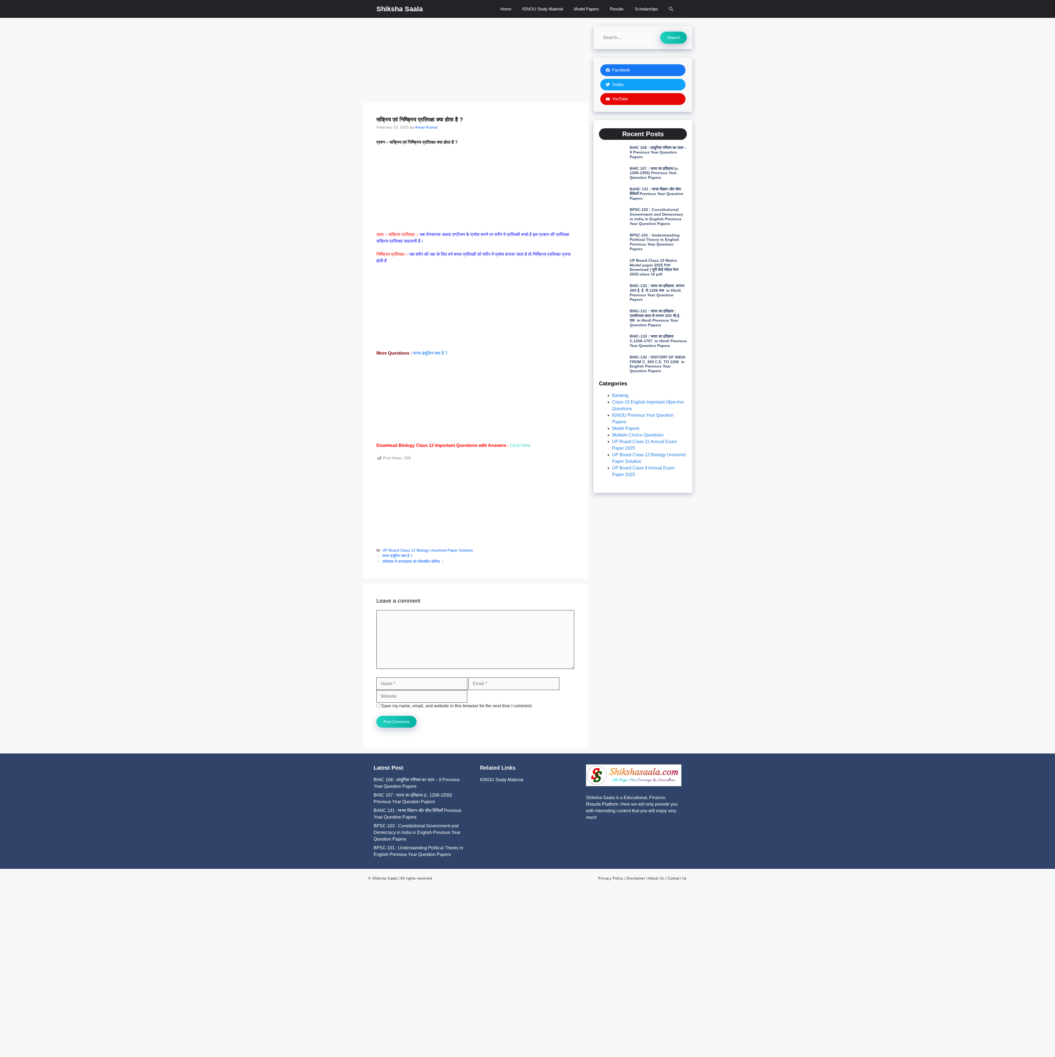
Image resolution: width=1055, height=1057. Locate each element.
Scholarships (646, 9)
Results (617, 9)
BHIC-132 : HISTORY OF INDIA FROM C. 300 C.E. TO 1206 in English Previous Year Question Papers (657, 364)
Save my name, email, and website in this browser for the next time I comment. (456, 705)
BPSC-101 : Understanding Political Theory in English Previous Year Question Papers (655, 242)
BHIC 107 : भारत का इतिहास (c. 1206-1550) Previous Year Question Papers (654, 173)
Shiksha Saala (399, 9)
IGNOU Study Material (542, 9)
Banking (620, 395)
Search (673, 37)
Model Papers (586, 9)
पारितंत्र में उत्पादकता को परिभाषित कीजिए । (412, 562)
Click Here (520, 445)
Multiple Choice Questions (637, 435)
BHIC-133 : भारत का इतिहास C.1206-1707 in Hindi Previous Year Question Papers (658, 341)
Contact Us (677, 878)
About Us (656, 878)
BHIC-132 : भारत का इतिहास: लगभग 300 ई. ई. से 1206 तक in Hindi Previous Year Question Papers (657, 292)
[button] (671, 9)
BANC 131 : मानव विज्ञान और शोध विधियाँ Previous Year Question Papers (657, 194)
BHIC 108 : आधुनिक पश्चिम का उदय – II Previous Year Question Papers (658, 152)
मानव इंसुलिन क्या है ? (430, 353)
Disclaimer (636, 878)
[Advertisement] (475, 61)
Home (505, 9)
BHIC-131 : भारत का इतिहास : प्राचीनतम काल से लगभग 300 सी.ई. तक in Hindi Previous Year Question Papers (655, 318)
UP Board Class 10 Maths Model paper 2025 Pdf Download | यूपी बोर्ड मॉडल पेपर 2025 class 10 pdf (654, 267)
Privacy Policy (610, 878)
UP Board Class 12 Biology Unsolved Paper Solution (427, 550)
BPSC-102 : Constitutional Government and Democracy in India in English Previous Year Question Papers (656, 216)
